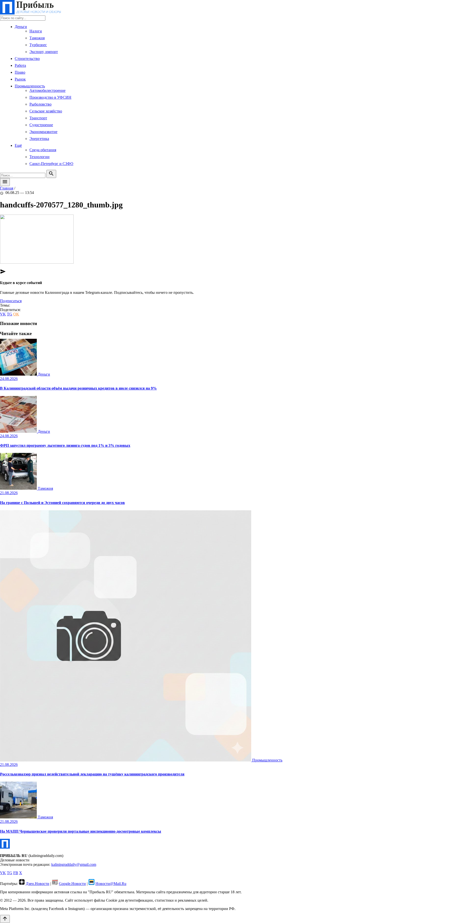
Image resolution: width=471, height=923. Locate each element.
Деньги (21, 27)
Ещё (18, 145)
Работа (20, 65)
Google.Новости (72, 884)
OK (16, 314)
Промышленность (30, 86)
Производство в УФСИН (50, 97)
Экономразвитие (43, 132)
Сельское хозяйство (45, 111)
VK (3, 314)
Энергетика (39, 138)
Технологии (39, 157)
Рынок (20, 79)
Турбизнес (38, 45)
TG (9, 314)
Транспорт (38, 118)
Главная (6, 188)
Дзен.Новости (37, 884)
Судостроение (41, 125)
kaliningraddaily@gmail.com (73, 864)
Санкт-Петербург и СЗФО (51, 164)
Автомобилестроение (47, 90)
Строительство (27, 58)
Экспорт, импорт (43, 52)
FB (15, 873)
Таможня (37, 38)
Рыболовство (40, 104)
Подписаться (11, 301)
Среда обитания (42, 150)
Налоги (35, 31)
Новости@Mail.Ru (110, 884)
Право (20, 72)
